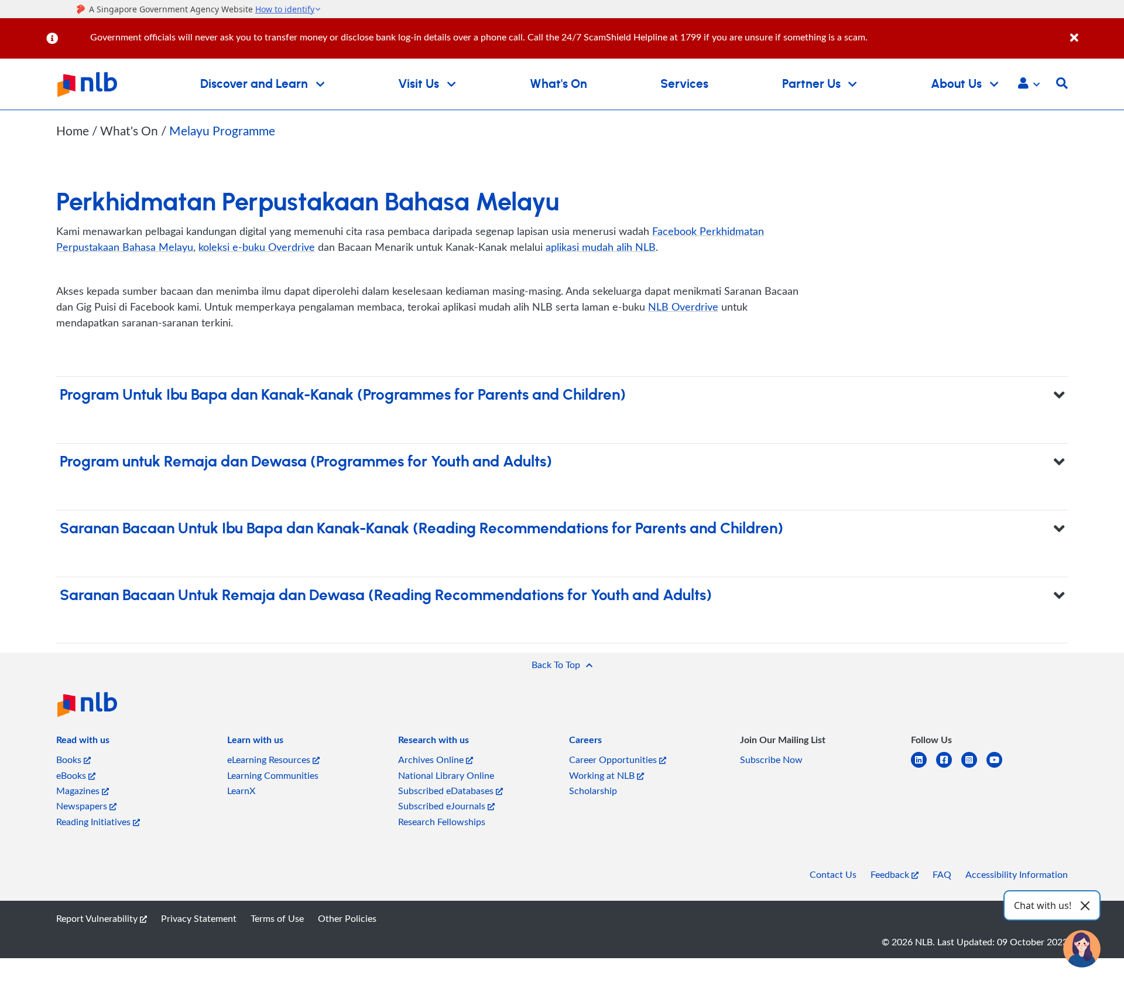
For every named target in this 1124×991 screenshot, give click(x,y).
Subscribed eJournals (443, 805)
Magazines (79, 790)
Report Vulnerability (98, 918)
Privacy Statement (199, 918)
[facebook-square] (948, 767)
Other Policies (347, 918)
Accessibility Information (1016, 874)
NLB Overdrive (683, 306)
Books (70, 759)
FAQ (942, 874)
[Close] (1095, 31)
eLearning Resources (270, 759)
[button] (1029, 84)
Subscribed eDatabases (447, 790)
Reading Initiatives (94, 821)
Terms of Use (277, 918)
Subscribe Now (771, 759)
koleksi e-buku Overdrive (256, 247)
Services (684, 84)
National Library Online (446, 775)
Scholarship (593, 790)
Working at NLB (603, 775)
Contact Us (833, 874)
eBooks (72, 775)
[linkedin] (923, 767)
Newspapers (82, 805)
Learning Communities (272, 775)
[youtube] (999, 767)
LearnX (241, 790)
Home (72, 130)
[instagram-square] (973, 767)
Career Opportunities (614, 759)
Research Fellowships (441, 821)
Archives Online (432, 759)
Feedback (891, 874)
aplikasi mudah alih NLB (601, 247)
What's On (558, 84)
